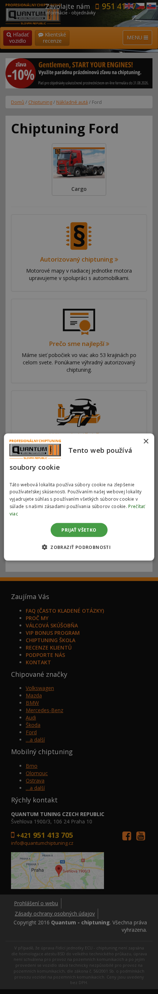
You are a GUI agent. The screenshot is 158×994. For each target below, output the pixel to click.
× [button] (145, 441)
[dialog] (79, 497)
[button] (79, 546)
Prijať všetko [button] (78, 529)
